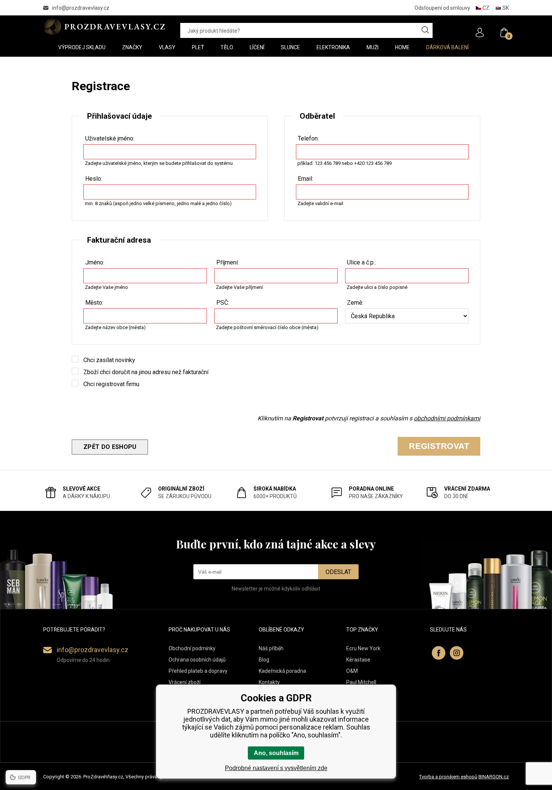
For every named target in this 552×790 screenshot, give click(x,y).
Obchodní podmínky (192, 648)
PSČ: (222, 302)
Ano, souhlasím (276, 753)
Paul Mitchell (361, 682)
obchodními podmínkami (447, 418)
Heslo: (93, 178)
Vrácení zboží (185, 682)
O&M (352, 671)
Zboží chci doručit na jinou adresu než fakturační (145, 372)
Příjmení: (227, 262)
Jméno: (94, 262)
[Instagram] (456, 653)
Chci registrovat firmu (111, 384)
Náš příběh (271, 648)
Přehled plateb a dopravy (198, 671)
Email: (305, 178)
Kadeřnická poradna (282, 671)
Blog (264, 660)
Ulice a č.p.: (361, 262)
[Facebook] (438, 653)
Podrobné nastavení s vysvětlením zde (276, 768)
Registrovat (439, 446)
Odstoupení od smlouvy (442, 8)
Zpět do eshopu (109, 446)
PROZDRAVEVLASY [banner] (104, 26)
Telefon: (308, 138)
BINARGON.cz (493, 776)
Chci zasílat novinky (109, 360)
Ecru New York (363, 648)
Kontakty (269, 682)
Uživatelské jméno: (109, 138)
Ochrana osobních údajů (197, 660)
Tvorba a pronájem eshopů (448, 776)
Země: (355, 302)
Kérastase (358, 660)
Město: (94, 302)
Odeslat (338, 572)
